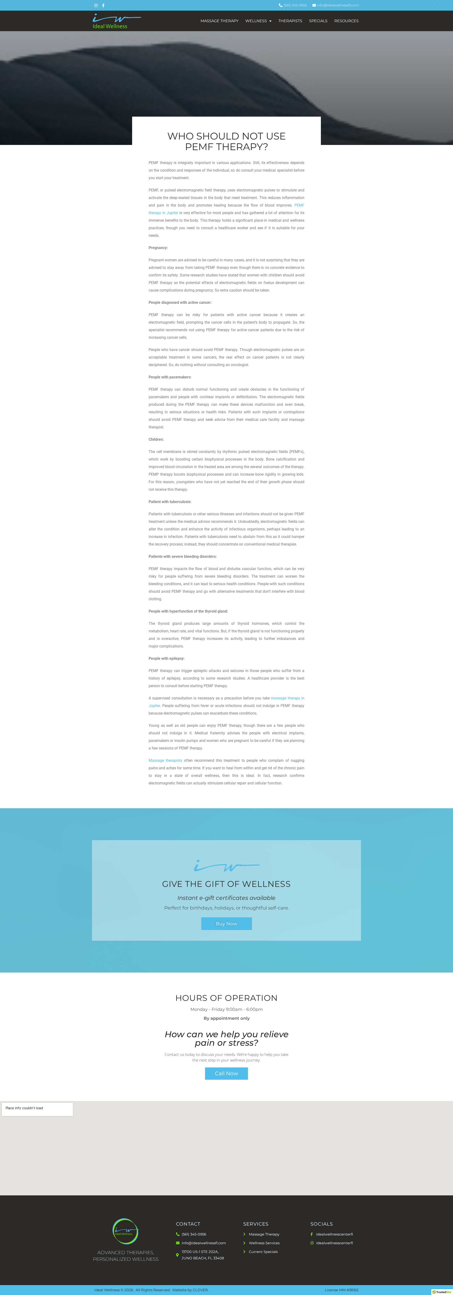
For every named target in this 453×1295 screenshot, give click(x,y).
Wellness (256, 21)
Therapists (290, 21)
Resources (346, 21)
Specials (318, 21)
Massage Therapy (220, 21)
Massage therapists (165, 760)
